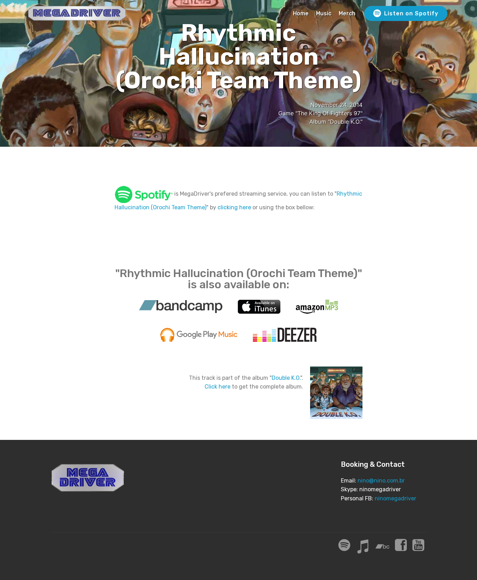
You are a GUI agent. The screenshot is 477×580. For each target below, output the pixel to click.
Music (323, 13)
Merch (347, 13)
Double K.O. (286, 378)
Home (301, 13)
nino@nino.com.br (381, 480)
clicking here (234, 207)
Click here (217, 386)
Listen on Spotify (411, 13)
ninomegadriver (395, 498)
